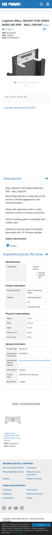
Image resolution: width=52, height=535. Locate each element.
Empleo (6, 479)
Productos (7, 490)
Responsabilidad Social (13, 472)
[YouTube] (16, 509)
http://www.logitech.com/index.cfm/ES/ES (34, 360)
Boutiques (7, 494)
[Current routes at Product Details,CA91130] (12, 421)
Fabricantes (32, 490)
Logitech (10, 29)
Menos (46, 25)
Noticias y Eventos (35, 494)
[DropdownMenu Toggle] (48, 4)
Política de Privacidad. (16, 532)
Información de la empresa (18, 463)
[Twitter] (10, 509)
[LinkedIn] (22, 509)
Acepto (41, 525)
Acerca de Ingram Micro (13, 468)
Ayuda (29, 498)
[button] (41, 4)
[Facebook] (4, 509)
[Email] (44, 30)
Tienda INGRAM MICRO (14, 485)
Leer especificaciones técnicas (18, 108)
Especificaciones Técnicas (23, 254)
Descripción (12, 178)
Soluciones (31, 468)
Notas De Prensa (34, 479)
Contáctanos (8, 498)
